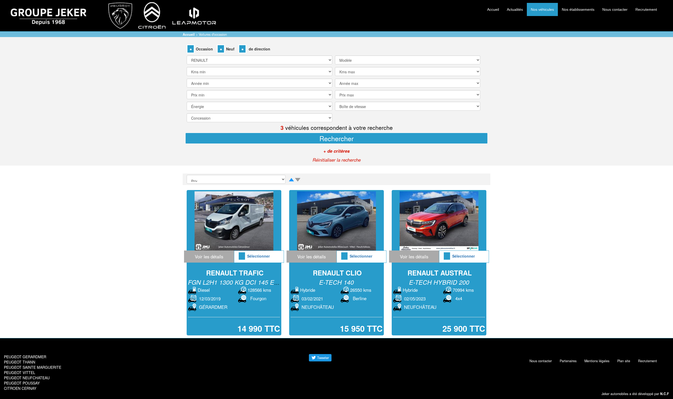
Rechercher (336, 138)
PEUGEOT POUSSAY (22, 383)
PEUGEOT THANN (19, 362)
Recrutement (646, 9)
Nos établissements (578, 9)
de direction (259, 49)
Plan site (623, 361)
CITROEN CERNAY (20, 388)
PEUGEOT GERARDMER (25, 356)
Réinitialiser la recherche (337, 160)
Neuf (230, 49)
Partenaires (568, 361)
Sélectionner (258, 256)
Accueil (493, 9)
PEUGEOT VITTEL (19, 372)
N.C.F (664, 393)
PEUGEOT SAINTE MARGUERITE (32, 367)
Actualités (515, 9)
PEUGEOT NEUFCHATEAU (27, 377)
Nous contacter (615, 9)
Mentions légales (596, 361)
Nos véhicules (542, 9)
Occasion (204, 49)
